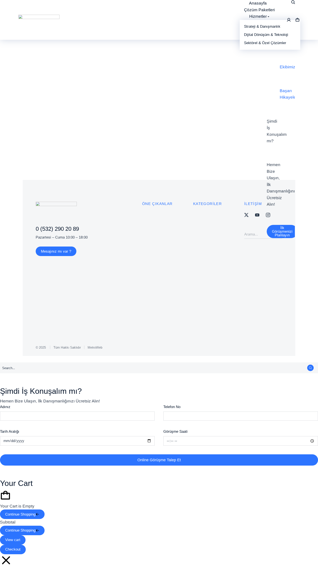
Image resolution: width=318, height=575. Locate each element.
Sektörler (127, 143)
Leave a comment (211, 143)
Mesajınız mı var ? (56, 251)
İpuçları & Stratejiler (99, 143)
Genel (73, 143)
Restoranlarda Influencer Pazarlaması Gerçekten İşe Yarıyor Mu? (129, 134)
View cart (12, 540)
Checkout (13, 549)
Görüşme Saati (175, 431)
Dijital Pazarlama (50, 143)
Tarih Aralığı (9, 431)
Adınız (5, 407)
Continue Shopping (20, 514)
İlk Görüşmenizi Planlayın (282, 231)
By (149, 143)
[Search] (310, 368)
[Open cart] (297, 20)
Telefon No (171, 407)
